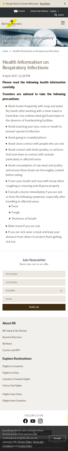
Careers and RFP (11, 350)
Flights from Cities (12, 394)
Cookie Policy (25, 446)
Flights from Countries (14, 400)
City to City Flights (12, 385)
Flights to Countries (12, 366)
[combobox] (44, 11)
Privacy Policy (25, 441)
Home (5, 51)
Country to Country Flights (16, 379)
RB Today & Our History (14, 330)
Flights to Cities (10, 372)
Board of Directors (12, 337)
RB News (7, 343)
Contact (21, 11)
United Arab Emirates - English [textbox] (43, 11)
